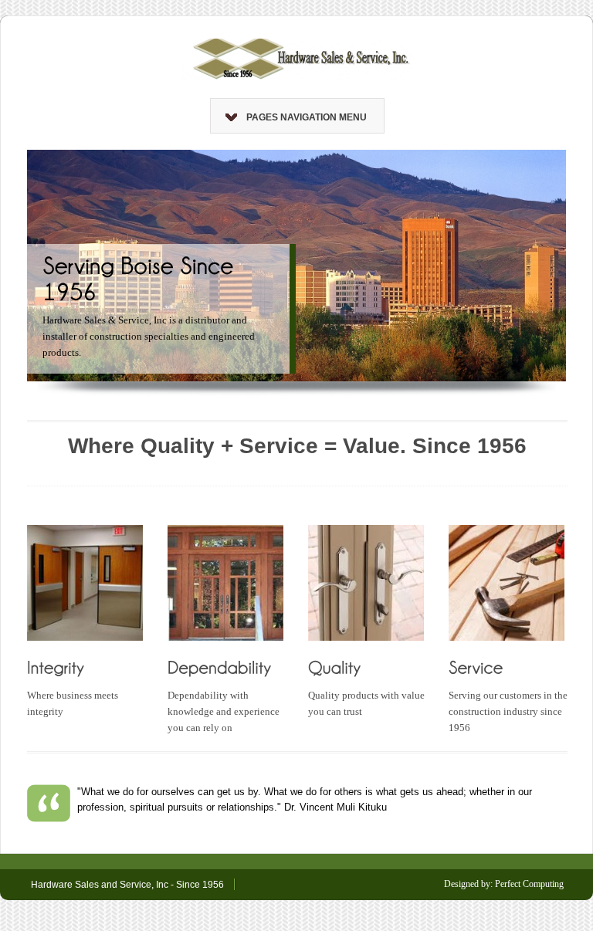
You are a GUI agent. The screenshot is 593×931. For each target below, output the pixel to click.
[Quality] (334, 665)
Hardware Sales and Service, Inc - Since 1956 (127, 884)
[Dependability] (220, 665)
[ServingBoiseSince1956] (140, 277)
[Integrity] (56, 665)
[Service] (476, 665)
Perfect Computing (529, 884)
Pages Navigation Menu (306, 117)
